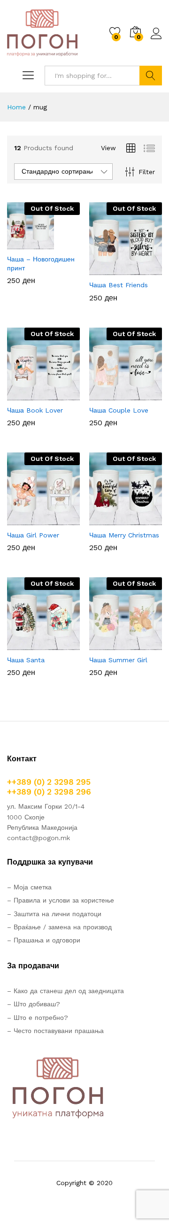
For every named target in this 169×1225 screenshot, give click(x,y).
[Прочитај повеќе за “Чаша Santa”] (21, 644)
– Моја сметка (29, 887)
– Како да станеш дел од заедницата (65, 991)
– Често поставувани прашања (55, 1030)
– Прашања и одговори (43, 940)
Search (150, 75)
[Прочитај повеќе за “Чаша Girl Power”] (21, 520)
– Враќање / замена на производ (59, 927)
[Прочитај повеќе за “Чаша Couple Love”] (103, 395)
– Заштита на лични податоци (54, 914)
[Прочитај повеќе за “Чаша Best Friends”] (103, 269)
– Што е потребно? (37, 1017)
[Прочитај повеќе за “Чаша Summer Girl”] (103, 644)
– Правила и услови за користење (60, 900)
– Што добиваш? (33, 1004)
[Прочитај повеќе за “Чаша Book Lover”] (21, 395)
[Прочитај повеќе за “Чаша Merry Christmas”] (103, 520)
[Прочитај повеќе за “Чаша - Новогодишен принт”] (21, 244)
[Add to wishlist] (64, 244)
